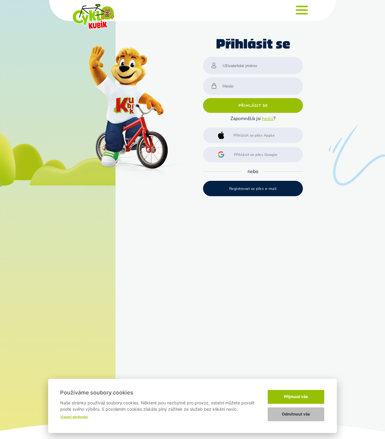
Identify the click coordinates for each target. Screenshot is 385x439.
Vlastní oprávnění (74, 417)
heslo (267, 118)
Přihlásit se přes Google (256, 154)
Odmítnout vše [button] (296, 414)
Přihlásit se (253, 105)
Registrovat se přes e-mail (253, 188)
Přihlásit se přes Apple (254, 135)
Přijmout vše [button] (296, 396)
